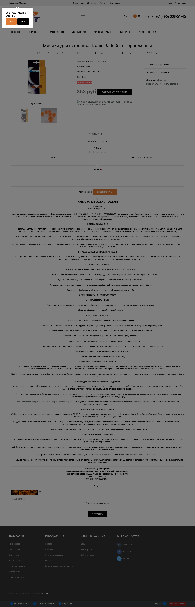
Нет (23, 21)
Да (11, 21)
